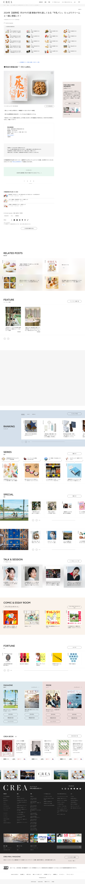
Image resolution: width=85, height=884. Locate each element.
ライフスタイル (6, 806)
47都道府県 (17, 215)
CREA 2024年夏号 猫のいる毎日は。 (33, 826)
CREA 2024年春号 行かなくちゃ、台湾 (33, 829)
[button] (4, 338)
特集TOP (31, 796)
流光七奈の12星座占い (74, 800)
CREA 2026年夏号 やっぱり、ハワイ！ (33, 799)
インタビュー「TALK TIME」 (62, 806)
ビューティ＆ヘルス (6, 808)
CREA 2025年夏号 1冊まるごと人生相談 (33, 814)
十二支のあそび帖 (60, 804)
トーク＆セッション (56, 2)
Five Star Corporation (9, 23)
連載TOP (18, 796)
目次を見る (10, 714)
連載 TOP (74, 453)
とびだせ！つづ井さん (61, 802)
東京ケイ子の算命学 (74, 804)
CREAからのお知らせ (7, 822)
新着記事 (41, 2)
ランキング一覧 (74, 413)
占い (75, 2)
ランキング (5, 813)
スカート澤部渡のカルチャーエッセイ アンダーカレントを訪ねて (62, 811)
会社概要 (21, 874)
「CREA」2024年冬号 (16, 161)
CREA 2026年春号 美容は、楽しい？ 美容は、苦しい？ (35, 802)
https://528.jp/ (10, 135)
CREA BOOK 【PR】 (6, 849)
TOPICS (4, 820)
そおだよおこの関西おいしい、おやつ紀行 (22, 810)
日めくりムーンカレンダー (75, 806)
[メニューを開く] (79, 2)
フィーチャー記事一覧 (74, 301)
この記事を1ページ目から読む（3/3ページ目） (29, 62)
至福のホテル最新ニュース (21, 807)
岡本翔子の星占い (74, 798)
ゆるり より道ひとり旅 (61, 814)
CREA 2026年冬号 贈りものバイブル (33, 806)
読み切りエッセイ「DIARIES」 (62, 800)
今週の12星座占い (74, 802)
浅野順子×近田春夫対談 (48, 801)
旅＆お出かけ (7, 215)
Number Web (40, 881)
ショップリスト (11, 721)
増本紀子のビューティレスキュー (22, 823)
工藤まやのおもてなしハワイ (22, 805)
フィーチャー (5, 817)
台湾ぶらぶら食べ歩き (20, 798)
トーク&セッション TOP (74, 561)
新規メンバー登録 (71, 103)
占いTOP (74, 647)
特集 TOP (74, 496)
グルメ (12, 215)
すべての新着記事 (6, 796)
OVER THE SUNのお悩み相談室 (49, 805)
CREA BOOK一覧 (74, 736)
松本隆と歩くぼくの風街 (48, 803)
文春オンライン (47, 881)
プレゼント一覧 (67, 114)
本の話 (53, 881)
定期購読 (54, 874)
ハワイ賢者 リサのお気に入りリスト (22, 803)
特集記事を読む (11, 717)
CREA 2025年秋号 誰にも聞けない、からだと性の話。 (35, 810)
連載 (45, 2)
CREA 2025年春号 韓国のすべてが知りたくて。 (35, 817)
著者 (17, 849)
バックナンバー (34, 687)
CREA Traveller (33, 881)
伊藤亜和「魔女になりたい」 (62, 798)
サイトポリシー (62, 874)
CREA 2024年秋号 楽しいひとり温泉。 (33, 823)
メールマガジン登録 (72, 857)
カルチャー (5, 804)
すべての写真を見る (49, 106)
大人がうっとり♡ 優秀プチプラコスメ (22, 820)
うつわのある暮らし (20, 814)
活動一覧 (31, 849)
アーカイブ (5, 815)
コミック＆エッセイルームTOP (74, 607)
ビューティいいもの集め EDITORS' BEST (21, 817)
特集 (49, 2)
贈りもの (4, 798)
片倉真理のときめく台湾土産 (22, 800)
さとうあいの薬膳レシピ (21, 812)
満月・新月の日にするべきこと (76, 808)
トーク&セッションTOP (48, 796)
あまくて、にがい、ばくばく (62, 808)
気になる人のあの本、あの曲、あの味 (49, 799)
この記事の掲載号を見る (29, 228)
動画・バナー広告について (37, 874)
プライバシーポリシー (70, 874)
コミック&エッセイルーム (67, 2)
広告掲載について (47, 874)
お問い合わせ (28, 874)
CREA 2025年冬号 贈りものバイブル (33, 820)
